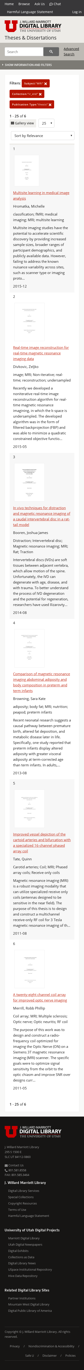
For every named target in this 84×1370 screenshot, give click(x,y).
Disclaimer (49, 1355)
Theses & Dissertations (30, 37)
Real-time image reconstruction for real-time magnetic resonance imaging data (41, 353)
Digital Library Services (23, 1191)
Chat (57, 4)
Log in (77, 12)
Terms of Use (17, 1210)
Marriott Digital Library (24, 1238)
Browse (24, 4)
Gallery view (24, 123)
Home (9, 4)
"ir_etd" (25, 94)
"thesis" (30, 104)
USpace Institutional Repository (30, 1269)
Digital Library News (22, 1263)
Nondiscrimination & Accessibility (51, 1346)
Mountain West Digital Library (28, 1304)
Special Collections (21, 1197)
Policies (70, 1355)
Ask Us (40, 4)
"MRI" (34, 83)
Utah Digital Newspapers (25, 1244)
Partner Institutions (21, 1298)
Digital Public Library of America (30, 1311)
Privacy (15, 1346)
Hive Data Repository (23, 1276)
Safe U (29, 1355)
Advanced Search (71, 51)
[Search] (51, 51)
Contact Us (16, 1165)
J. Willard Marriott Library (22, 1147)
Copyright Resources (22, 1203)
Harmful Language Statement (30, 12)
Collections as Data (21, 1257)
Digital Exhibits (18, 1251)
